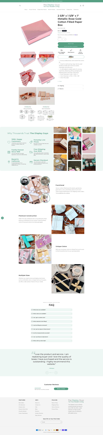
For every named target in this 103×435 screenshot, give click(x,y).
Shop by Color (22, 407)
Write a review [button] (61, 388)
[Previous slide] (47, 372)
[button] (20, 5)
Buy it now (71, 43)
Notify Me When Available (70, 46)
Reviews (37, 411)
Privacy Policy (55, 409)
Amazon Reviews (39, 413)
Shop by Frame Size (23, 409)
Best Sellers (21, 402)
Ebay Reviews (38, 415)
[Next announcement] (84, 1)
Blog (36, 409)
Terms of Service (55, 407)
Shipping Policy (55, 404)
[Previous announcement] (19, 1)
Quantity (59, 36)
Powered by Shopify (56, 432)
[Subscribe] (61, 422)
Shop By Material (22, 411)
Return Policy (55, 402)
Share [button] (60, 81)
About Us (37, 402)
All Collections (22, 404)
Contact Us (37, 404)
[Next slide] (56, 372)
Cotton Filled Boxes (23, 413)
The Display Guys (49, 432)
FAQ (36, 407)
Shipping (59, 32)
